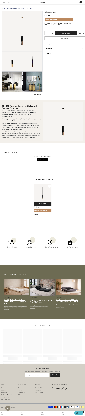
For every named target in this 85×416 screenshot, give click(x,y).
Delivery (48, 53)
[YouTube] (66, 388)
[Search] (9, 2)
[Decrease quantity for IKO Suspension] (45, 33)
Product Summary (51, 44)
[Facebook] (53, 388)
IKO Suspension (30, 8)
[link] (13, 358)
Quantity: (46, 30)
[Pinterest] (62, 388)
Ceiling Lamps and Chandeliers (15, 8)
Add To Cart (66, 33)
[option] (42, 199)
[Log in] (76, 2)
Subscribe (55, 375)
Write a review (42, 160)
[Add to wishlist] (80, 33)
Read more (6, 309)
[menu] (4, 2)
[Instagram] (58, 388)
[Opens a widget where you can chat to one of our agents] (78, 413)
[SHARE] (83, 33)
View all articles (23, 274)
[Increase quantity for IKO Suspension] (52, 33)
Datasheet (49, 48)
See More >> (37, 94)
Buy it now (64, 38)
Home (3, 8)
